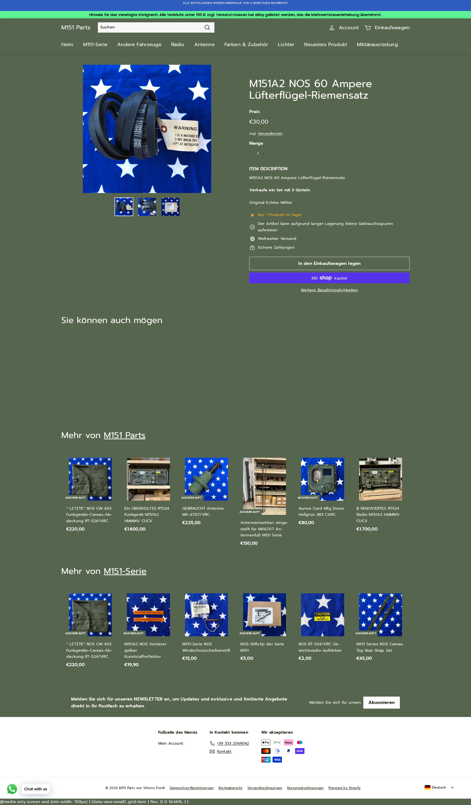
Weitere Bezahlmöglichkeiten (329, 290)
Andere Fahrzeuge (139, 44)
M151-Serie (95, 44)
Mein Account (170, 743)
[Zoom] (147, 129)
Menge (256, 143)
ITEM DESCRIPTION (268, 169)
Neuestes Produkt (325, 44)
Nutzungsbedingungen (305, 788)
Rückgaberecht (230, 788)
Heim (67, 44)
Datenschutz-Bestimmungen (192, 788)
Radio (177, 44)
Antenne (204, 44)
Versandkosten (270, 133)
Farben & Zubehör (246, 44)
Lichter (286, 44)
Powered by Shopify (344, 788)
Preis (254, 111)
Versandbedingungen (264, 788)
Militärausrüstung (377, 44)
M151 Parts (76, 27)
